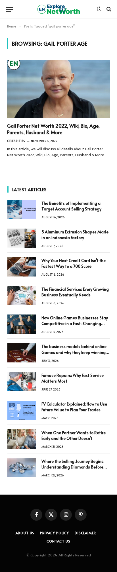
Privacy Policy (54, 533)
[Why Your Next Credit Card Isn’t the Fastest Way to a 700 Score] (21, 266)
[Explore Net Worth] (58, 9)
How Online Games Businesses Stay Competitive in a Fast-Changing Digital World (74, 323)
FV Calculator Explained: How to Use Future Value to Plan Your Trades (74, 406)
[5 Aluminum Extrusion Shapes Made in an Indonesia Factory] (21, 238)
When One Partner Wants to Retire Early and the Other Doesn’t (73, 435)
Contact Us (58, 541)
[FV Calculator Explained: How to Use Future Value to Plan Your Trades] (21, 410)
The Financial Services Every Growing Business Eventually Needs (75, 291)
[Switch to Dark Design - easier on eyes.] (99, 9)
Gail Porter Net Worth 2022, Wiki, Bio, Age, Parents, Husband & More (53, 129)
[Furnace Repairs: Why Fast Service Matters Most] (21, 381)
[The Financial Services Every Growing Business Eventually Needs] (21, 295)
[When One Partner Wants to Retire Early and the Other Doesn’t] (21, 439)
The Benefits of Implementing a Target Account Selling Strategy (71, 206)
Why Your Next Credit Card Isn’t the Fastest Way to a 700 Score (73, 263)
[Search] (108, 9)
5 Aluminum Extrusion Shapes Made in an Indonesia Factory (74, 234)
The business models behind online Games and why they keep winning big (73, 352)
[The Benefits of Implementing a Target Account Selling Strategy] (21, 209)
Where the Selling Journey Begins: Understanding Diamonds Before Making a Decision (72, 467)
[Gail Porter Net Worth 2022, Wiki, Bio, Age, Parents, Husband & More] (58, 89)
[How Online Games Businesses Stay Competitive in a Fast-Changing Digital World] (21, 324)
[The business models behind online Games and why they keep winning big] (21, 352)
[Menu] (9, 9)
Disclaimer (85, 533)
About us (25, 533)
